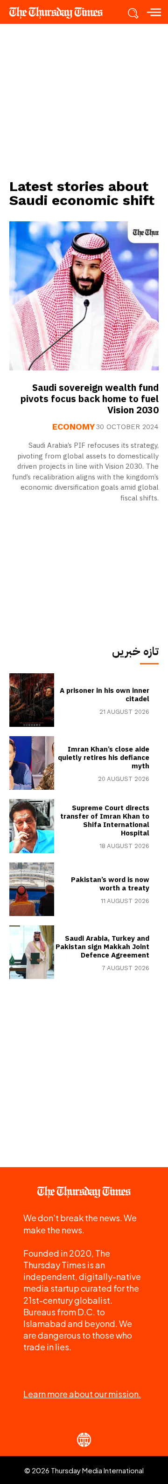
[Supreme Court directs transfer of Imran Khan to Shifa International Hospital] (31, 826)
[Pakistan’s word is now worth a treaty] (31, 889)
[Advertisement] (84, 100)
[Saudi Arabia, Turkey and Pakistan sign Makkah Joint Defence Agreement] (31, 952)
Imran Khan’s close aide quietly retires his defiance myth (103, 757)
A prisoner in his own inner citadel (104, 694)
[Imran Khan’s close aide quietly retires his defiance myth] (31, 763)
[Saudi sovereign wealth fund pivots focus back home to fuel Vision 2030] (84, 295)
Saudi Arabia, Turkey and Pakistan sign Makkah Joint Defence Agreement (102, 946)
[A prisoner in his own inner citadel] (31, 700)
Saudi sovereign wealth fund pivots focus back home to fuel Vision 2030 (90, 399)
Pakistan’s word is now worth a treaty (110, 884)
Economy (73, 427)
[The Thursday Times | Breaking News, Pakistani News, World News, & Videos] (60, 13)
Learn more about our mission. (82, 1393)
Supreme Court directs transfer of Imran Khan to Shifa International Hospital (104, 820)
